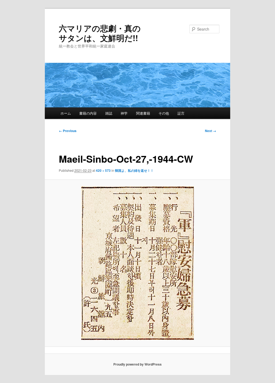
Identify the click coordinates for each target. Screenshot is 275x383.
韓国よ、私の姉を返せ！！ (134, 170)
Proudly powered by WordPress (137, 364)
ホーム (65, 113)
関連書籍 (143, 113)
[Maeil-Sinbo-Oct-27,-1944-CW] (138, 263)
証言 (181, 113)
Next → (210, 130)
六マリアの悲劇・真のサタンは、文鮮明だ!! (100, 32)
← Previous (68, 130)
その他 (163, 113)
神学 (124, 113)
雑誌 (108, 113)
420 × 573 (103, 170)
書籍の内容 (88, 113)
